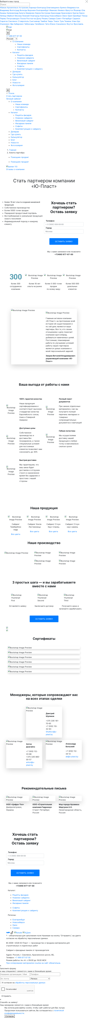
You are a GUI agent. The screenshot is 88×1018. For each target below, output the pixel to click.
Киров (38, 13)
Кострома (45, 13)
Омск (64, 16)
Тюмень (67, 21)
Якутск (70, 24)
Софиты (20, 66)
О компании (17, 41)
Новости (16, 82)
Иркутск (69, 10)
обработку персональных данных (30, 982)
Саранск (76, 18)
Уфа (11, 24)
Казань (3, 13)
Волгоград (14, 10)
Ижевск (61, 10)
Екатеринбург (42, 10)
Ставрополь (23, 21)
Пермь (3, 18)
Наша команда (23, 44)
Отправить (6, 996)
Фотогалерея (18, 85)
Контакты (21, 50)
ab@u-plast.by (72, 756)
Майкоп (10, 16)
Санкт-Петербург (64, 18)
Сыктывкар (34, 21)
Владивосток (73, 7)
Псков (23, 18)
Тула (62, 21)
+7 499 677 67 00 (14, 36)
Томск (56, 21)
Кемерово (30, 13)
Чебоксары (29, 24)
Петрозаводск (13, 18)
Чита (47, 24)
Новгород (44, 16)
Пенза (84, 16)
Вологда (23, 10)
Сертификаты (23, 47)
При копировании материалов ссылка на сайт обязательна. (33, 963)
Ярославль (78, 24)
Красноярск (66, 13)
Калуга (22, 13)
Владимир (4, 10)
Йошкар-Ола (79, 10)
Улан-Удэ (76, 21)
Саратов (4, 21)
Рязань (45, 18)
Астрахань (24, 7)
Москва (18, 16)
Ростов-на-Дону (33, 18)
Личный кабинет (13, 99)
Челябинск (39, 24)
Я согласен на (23, 982)
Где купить (17, 74)
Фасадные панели (25, 63)
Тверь (50, 21)
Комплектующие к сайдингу (30, 69)
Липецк (3, 16)
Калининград (12, 13)
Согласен (9, 1016)
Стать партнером (14, 96)
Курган (76, 13)
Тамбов (43, 21)
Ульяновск (5, 24)
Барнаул (33, 7)
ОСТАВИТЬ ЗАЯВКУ (64, 241)
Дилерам (16, 71)
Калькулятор (18, 77)
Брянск (63, 7)
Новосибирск (55, 16)
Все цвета (15, 534)
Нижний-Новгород (30, 16)
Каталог (16, 52)
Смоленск (12, 21)
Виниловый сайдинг (26, 60)
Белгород (41, 7)
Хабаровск (19, 24)
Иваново (53, 10)
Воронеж (32, 10)
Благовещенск (53, 7)
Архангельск (12, 7)
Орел (70, 16)
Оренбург (77, 16)
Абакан (3, 7)
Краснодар (56, 13)
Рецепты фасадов (25, 55)
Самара (51, 18)
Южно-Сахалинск (58, 24)
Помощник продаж (19, 157)
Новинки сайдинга (25, 58)
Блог (14, 80)
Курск (82, 13)
